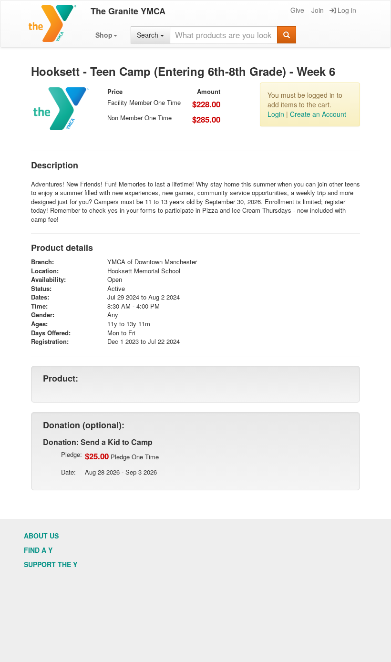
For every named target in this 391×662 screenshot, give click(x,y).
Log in (347, 10)
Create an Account (318, 114)
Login (276, 114)
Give (297, 10)
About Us (41, 535)
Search (148, 35)
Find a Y (38, 550)
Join (317, 10)
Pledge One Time (122, 456)
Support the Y (50, 564)
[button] (106, 34)
